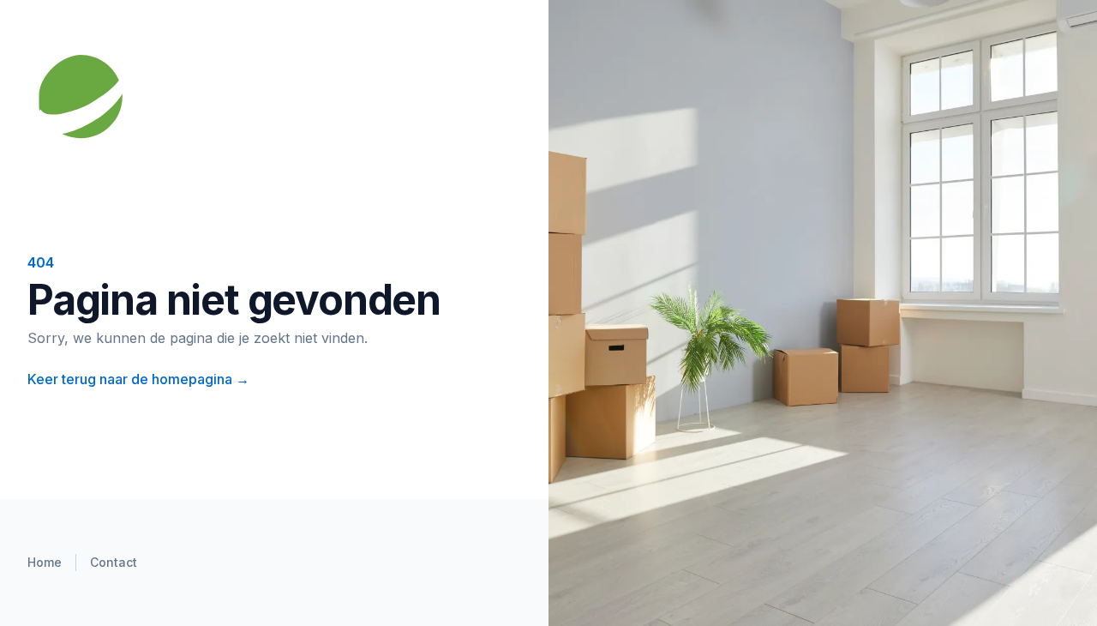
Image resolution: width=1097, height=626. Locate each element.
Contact (113, 562)
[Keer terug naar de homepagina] (219, 98)
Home (44, 562)
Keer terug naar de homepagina (138, 379)
